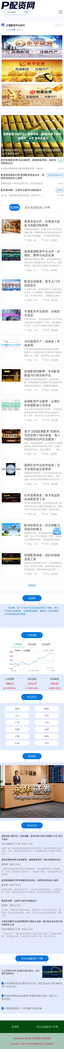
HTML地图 (46, 1038)
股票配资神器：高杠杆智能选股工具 (42, 557)
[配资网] (18, 4)
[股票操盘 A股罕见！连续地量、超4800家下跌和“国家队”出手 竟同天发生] (32, 135)
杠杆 (17, 743)
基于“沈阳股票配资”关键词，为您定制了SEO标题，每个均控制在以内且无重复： (43, 435)
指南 (47, 736)
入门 (17, 715)
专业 (47, 743)
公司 (47, 722)
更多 (57, 25)
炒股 (17, 729)
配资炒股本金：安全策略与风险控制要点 (42, 527)
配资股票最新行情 (55, 175)
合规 (47, 729)
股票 (17, 708)
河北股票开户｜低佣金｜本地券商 (42, 343)
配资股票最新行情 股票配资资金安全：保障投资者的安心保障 (22, 176)
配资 (47, 708)
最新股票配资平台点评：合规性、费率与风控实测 (42, 253)
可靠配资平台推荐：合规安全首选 (42, 313)
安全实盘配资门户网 (47, 1026)
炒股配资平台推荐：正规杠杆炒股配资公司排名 (42, 403)
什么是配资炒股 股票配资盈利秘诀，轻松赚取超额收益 (20, 972)
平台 (47, 715)
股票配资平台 (39, 1043)
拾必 (60, 160)
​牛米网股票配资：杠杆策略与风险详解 (23, 1008)
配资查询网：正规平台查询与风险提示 (21, 190)
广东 (17, 722)
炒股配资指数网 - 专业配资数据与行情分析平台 (42, 373)
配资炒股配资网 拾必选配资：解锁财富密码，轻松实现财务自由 (28, 161)
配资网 (59, 190)
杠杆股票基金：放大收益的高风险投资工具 (42, 497)
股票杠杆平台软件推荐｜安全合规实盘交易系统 (42, 467)
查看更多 (32, 585)
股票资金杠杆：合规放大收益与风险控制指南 (42, 223)
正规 (17, 736)
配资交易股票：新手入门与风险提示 (42, 283)
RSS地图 (36, 1038)
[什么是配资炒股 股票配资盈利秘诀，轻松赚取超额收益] (52, 972)
